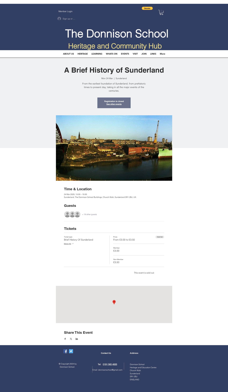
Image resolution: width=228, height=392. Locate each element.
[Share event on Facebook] (65, 339)
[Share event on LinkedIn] (77, 339)
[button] (147, 8)
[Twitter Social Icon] (71, 351)
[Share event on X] (71, 339)
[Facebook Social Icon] (65, 351)
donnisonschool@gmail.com (110, 370)
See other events (114, 104)
